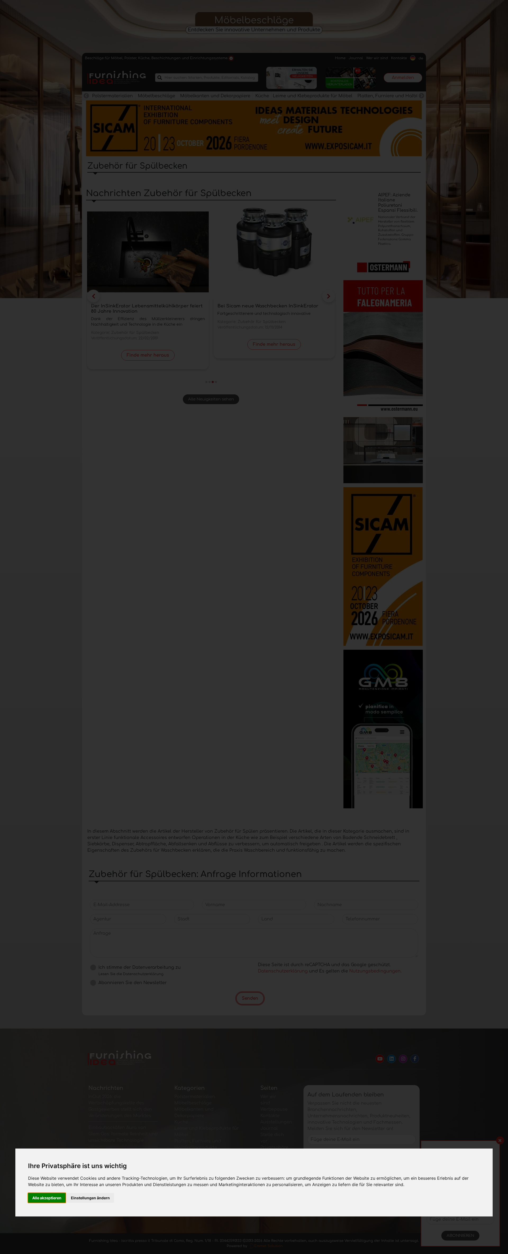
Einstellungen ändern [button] (90, 1198)
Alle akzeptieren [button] (46, 1198)
